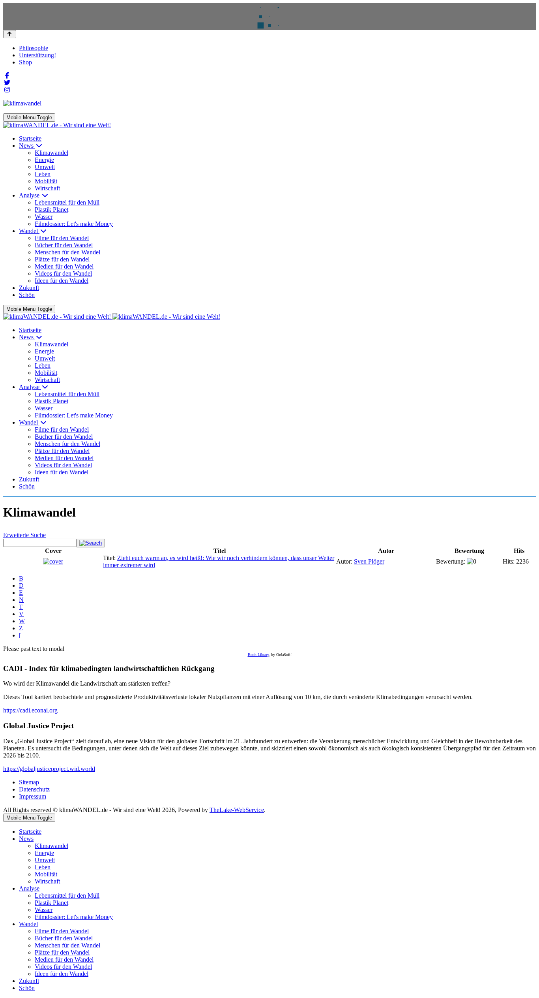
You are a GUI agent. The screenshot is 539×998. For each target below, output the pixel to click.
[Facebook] (7, 75)
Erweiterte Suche (24, 535)
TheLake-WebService (237, 809)
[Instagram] (7, 89)
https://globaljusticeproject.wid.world (49, 768)
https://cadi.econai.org (30, 710)
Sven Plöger (369, 561)
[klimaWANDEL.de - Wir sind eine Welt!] (57, 125)
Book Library (258, 654)
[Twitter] (7, 82)
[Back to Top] (9, 34)
